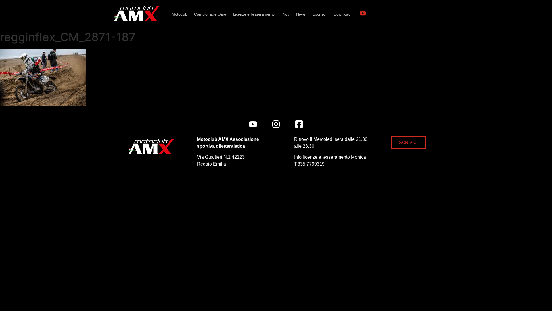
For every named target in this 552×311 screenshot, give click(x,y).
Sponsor (320, 14)
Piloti (285, 14)
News (301, 14)
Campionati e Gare (210, 14)
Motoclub (179, 14)
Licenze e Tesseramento (254, 14)
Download (342, 14)
